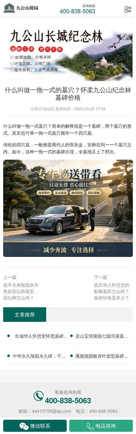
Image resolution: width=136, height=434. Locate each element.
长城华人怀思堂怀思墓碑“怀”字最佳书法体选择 (39, 337)
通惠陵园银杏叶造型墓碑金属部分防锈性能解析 (101, 357)
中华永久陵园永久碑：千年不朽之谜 (39, 357)
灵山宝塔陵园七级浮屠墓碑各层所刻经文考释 (101, 337)
